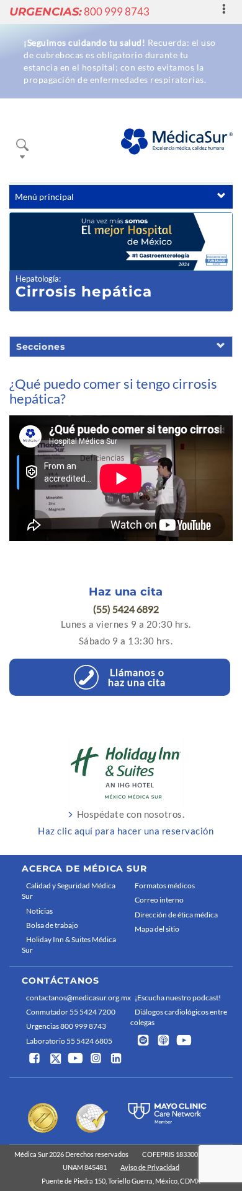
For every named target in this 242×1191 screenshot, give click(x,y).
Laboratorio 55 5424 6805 (69, 1041)
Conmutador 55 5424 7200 (70, 1011)
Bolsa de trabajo (52, 925)
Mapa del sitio (157, 928)
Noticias (39, 911)
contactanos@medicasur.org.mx (75, 997)
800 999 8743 (79, 11)
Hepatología (37, 279)
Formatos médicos (165, 885)
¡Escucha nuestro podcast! (178, 997)
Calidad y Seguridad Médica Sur (68, 891)
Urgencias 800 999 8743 (66, 1026)
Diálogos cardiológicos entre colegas (178, 1017)
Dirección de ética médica (176, 914)
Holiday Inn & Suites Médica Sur (69, 945)
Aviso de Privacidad (149, 1167)
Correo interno (159, 899)
